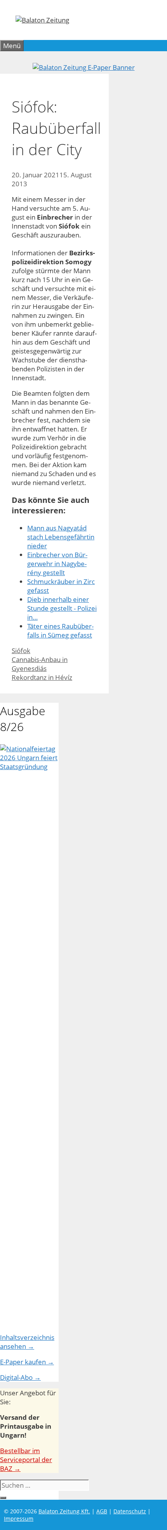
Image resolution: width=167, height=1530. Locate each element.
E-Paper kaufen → (27, 1361)
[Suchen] (3, 1498)
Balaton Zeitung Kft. (64, 1511)
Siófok (21, 650)
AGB (101, 1511)
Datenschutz (129, 1511)
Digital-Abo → (20, 1377)
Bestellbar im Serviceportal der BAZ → (26, 1459)
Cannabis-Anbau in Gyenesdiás (40, 664)
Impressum (18, 1518)
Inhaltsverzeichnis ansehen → (27, 1342)
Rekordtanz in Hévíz (42, 677)
